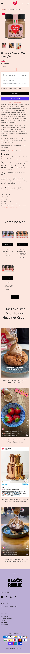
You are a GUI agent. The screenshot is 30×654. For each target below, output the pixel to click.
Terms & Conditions (6, 618)
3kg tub (14, 150)
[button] (4, 46)
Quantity (3, 66)
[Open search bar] (23, 3)
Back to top (15, 573)
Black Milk (8, 249)
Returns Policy (5, 616)
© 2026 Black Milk (10, 648)
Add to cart (15, 93)
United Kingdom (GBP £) (14, 633)
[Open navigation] (2, 3)
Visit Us (3, 620)
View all (15, 297)
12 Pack (19, 150)
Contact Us (4, 622)
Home (2, 9)
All (5, 9)
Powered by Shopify (19, 648)
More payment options (15, 102)
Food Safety (4, 624)
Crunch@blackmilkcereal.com (9, 606)
